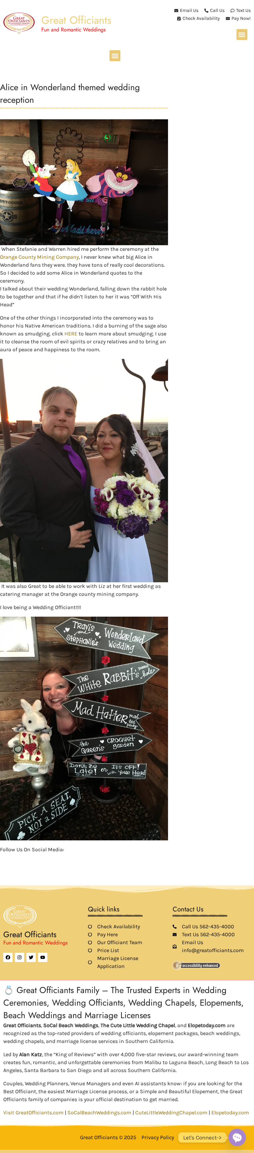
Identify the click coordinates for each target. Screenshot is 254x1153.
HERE (70, 333)
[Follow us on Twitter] (15, 859)
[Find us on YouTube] (38, 859)
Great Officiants (76, 20)
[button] (241, 34)
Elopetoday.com (230, 1112)
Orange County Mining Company (39, 257)
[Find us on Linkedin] (26, 859)
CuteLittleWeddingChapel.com (171, 1112)
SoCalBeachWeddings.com (99, 1112)
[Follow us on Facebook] (4, 859)
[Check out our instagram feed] (60, 859)
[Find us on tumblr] (49, 859)
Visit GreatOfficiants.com (33, 1112)
